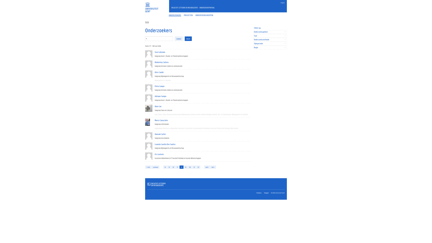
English (283, 3)
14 (165, 167)
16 (173, 167)
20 (190, 167)
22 (198, 167)
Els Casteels (159, 154)
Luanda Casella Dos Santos (165, 144)
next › (207, 167)
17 (177, 167)
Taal (255, 36)
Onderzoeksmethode (261, 40)
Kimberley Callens (162, 62)
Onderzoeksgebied (261, 32)
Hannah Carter (160, 134)
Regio (256, 47)
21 (194, 167)
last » (213, 167)
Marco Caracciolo (161, 120)
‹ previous (155, 167)
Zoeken (178, 39)
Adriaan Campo (160, 96)
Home (147, 22)
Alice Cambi (159, 72)
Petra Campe (159, 86)
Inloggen (266, 193)
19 (185, 167)
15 (169, 167)
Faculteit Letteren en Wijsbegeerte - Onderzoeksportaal (193, 7)
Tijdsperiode (258, 44)
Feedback (258, 193)
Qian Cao (158, 106)
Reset (188, 39)
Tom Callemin (160, 52)
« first (148, 167)
